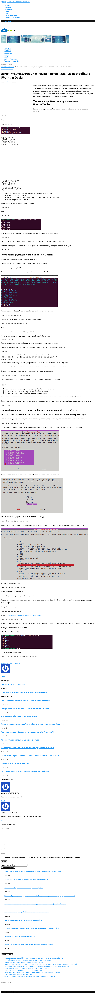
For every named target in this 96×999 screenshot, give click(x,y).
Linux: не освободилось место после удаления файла (25, 700)
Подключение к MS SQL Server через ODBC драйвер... (25, 771)
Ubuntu (10, 69)
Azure (6, 11)
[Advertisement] (16, 98)
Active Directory (10, 16)
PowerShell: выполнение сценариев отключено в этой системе (26, 880)
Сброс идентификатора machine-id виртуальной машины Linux (30, 755)
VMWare (7, 7)
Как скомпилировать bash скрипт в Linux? (20, 740)
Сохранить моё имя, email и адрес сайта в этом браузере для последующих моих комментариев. (42, 857)
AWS (6, 13)
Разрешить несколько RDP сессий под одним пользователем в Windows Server (32, 872)
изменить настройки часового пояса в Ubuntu (23, 615)
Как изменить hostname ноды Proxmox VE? (20, 716)
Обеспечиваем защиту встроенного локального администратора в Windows (31, 928)
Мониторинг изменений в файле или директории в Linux (27, 748)
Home (3, 67)
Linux (7, 67)
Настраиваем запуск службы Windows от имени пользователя (26, 912)
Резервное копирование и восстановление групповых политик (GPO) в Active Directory (35, 904)
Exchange (8, 9)
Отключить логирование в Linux (16, 763)
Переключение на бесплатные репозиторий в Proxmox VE (27, 732)
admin (8, 82)
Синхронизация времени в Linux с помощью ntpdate (25, 708)
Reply (3, 801)
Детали (7, 21)
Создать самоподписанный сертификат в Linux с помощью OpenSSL (32, 724)
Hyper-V (7, 5)
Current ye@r (6, 865)
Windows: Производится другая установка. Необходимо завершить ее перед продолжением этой (39, 896)
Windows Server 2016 (12, 18)
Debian (11, 67)
